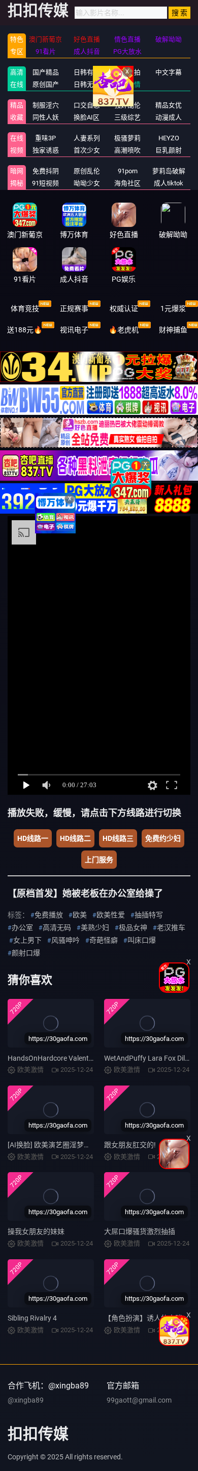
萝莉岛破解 (168, 171)
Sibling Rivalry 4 (32, 1318)
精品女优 (168, 105)
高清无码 (57, 927)
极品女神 (133, 927)
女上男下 (27, 940)
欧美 (80, 915)
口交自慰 (87, 105)
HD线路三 (118, 838)
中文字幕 (168, 72)
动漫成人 (168, 117)
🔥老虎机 (124, 330)
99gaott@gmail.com (139, 1400)
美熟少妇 (95, 927)
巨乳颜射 (168, 150)
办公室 (22, 927)
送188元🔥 (24, 330)
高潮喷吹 (127, 150)
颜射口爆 (26, 953)
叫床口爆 (141, 940)
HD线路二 (75, 838)
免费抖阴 (45, 171)
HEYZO (168, 138)
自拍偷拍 (127, 72)
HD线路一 (32, 838)
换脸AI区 (87, 117)
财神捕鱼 (173, 330)
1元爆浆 (173, 308)
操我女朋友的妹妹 (36, 1231)
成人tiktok (168, 183)
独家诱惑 (45, 150)
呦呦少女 (87, 183)
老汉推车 (171, 927)
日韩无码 (87, 84)
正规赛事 (74, 308)
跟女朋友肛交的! (130, 1145)
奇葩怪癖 (103, 940)
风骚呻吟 (65, 940)
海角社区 (127, 183)
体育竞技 (25, 308)
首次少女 (87, 150)
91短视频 (45, 183)
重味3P (45, 138)
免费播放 (49, 915)
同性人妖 (45, 117)
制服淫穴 (45, 105)
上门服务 (99, 860)
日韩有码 (87, 72)
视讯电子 (74, 330)
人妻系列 (87, 138)
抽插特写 (149, 915)
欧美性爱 (110, 915)
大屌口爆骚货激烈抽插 (139, 1231)
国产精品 (45, 72)
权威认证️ (124, 308)
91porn (128, 171)
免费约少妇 (163, 838)
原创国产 (45, 84)
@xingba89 (26, 1400)
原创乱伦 (87, 171)
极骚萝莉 (127, 138)
